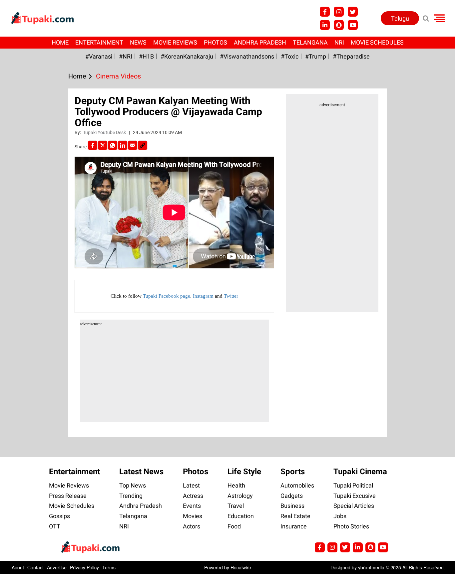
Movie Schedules (377, 42)
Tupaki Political (353, 485)
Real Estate (295, 515)
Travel (236, 505)
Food (234, 526)
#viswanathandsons (247, 56)
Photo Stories (351, 526)
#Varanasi (98, 56)
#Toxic (289, 56)
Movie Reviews (175, 42)
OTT (54, 526)
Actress (193, 495)
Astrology (240, 495)
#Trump (315, 56)
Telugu (400, 18)
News (138, 42)
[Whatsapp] (113, 145)
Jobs (339, 515)
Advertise (57, 567)
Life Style (244, 471)
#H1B (146, 56)
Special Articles (353, 505)
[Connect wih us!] (325, 25)
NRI (339, 42)
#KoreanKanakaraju (187, 56)
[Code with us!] (339, 25)
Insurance (293, 526)
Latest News (141, 471)
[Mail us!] (353, 25)
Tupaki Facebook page (166, 296)
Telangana (310, 42)
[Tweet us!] (339, 12)
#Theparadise (351, 56)
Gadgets (291, 495)
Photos (215, 42)
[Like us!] (325, 12)
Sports (292, 471)
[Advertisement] (30, 214)
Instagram (203, 296)
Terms (109, 567)
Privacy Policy (84, 567)
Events (192, 505)
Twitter (231, 296)
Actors (191, 526)
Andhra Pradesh (260, 42)
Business (292, 505)
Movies (192, 515)
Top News (132, 485)
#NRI (125, 56)
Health (236, 485)
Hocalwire (240, 567)
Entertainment (99, 42)
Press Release (68, 495)
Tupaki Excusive (354, 495)
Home (60, 42)
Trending (131, 495)
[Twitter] (103, 145)
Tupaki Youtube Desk (105, 132)
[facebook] (93, 145)
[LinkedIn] (123, 145)
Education (241, 515)
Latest (191, 485)
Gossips (59, 515)
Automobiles (297, 485)
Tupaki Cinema (360, 471)
